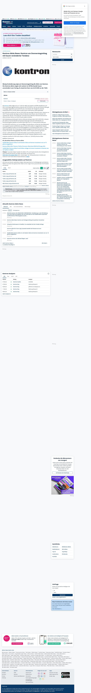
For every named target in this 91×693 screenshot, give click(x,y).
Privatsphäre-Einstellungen (29, 680)
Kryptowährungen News (21, 653)
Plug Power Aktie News (63, 656)
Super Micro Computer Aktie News (38, 665)
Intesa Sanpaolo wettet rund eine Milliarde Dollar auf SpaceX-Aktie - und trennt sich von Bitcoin (61, 130)
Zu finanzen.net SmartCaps (62, 472)
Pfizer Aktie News (59, 661)
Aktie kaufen (43, 101)
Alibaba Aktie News (52, 664)
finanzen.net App (53, 672)
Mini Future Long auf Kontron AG (11, 183)
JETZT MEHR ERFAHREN (54, 643)
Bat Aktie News (5, 665)
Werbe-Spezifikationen (19, 676)
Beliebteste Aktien (66, 546)
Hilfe (15, 672)
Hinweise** (27, 186)
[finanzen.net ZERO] (26, 45)
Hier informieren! (56, 608)
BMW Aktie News (14, 665)
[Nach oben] (70, 691)
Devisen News (66, 652)
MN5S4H (43, 185)
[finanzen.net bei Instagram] (39, 673)
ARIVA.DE (36, 691)
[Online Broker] (8, 23)
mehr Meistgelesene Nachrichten (60, 133)
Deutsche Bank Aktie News (27, 656)
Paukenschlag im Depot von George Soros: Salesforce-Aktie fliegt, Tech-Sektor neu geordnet (61, 126)
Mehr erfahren (11, 45)
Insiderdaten (55, 554)
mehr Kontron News (8, 243)
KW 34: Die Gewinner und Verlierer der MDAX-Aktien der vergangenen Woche (61, 119)
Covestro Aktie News (26, 662)
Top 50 (54, 551)
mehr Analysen (6, 294)
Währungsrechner (53, 674)
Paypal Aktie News (27, 658)
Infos (27, 156)
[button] (47, 22)
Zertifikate (29, 26)
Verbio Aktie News (60, 665)
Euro (56, 18)
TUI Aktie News (48, 655)
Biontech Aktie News (15, 659)
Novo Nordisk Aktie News (48, 661)
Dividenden (65, 554)
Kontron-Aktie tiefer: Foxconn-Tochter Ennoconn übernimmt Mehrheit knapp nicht (24, 146)
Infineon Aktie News (17, 658)
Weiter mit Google (74, 22)
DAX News (28, 652)
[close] (84, 6)
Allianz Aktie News (57, 655)
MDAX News (34, 652)
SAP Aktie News (16, 656)
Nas (39, 18)
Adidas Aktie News (66, 662)
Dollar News (5, 653)
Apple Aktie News (39, 656)
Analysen (14, 101)
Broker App (52, 676)
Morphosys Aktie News (35, 661)
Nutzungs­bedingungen (31, 677)
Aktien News (12, 652)
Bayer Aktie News (15, 655)
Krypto (58, 26)
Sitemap (4, 677)
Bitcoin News (31, 653)
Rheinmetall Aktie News (50, 653)
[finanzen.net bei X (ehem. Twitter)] (39, 676)
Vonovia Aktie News (60, 659)
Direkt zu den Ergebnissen (58, 597)
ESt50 (11, 18)
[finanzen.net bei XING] (44, 676)
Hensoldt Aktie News (7, 658)
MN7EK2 (11, 186)
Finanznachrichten (20, 652)
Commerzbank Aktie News (51, 656)
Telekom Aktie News (63, 664)
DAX (3, 18)
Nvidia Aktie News (39, 653)
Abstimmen (62, 595)
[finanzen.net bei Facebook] (42, 673)
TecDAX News (42, 652)
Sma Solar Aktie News (29, 664)
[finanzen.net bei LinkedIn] (42, 676)
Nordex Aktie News (50, 659)
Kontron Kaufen (17, 281)
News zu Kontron (21, 29)
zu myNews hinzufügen (8, 244)
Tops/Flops (64, 551)
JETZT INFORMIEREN (17, 643)
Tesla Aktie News (61, 653)
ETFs (23, 26)
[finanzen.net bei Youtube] (44, 673)
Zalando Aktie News (24, 665)
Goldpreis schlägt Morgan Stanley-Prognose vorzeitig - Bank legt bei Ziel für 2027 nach (61, 115)
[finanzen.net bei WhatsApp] (40, 679)
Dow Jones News (50, 652)
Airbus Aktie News (66, 658)
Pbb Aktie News (51, 665)
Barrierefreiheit (29, 682)
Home (4, 29)
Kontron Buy (16, 284)
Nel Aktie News (5, 664)
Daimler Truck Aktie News (16, 664)
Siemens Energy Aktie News (37, 655)
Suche (62, 60)
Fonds (19, 26)
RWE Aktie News (37, 658)
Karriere (4, 674)
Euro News (11, 653)
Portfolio (54, 556)
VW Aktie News (13, 667)
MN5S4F (4, 186)
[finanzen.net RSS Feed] (43, 679)
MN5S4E (7, 186)
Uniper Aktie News (15, 661)
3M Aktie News (5, 667)
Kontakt (4, 672)
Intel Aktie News (6, 662)
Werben (16, 674)
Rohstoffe (52, 26)
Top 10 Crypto (30, 18)
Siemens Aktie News (36, 662)
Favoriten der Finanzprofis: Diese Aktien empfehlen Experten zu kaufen (61, 123)
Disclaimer (28, 676)
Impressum (28, 672)
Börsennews (5, 652)
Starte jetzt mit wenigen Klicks (10, 155)
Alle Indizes (64, 549)
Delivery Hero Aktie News (41, 664)
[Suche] (40, 23)
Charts (5, 101)
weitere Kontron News (57, 201)
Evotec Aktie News (25, 661)
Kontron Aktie (13, 29)
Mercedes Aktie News (40, 659)
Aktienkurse (55, 546)
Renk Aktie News (46, 658)
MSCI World (20, 18)
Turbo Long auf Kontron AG (9, 173)
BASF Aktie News (6, 655)
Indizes (14, 26)
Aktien (4, 26)
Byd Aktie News (5, 659)
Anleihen (45, 26)
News (9, 26)
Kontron (6, 98)
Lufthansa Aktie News (56, 658)
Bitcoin (47, 18)
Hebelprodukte (38, 26)
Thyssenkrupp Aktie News (27, 659)
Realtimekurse (55, 549)
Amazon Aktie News (25, 655)
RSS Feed (44, 243)
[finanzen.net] (7, 21)
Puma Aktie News (57, 662)
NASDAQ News (58, 652)
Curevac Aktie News (47, 662)
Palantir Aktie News (15, 662)
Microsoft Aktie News (7, 656)
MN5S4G (47, 185)
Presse (3, 676)
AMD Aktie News (6, 661)
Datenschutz (29, 674)
